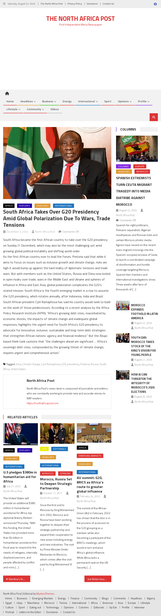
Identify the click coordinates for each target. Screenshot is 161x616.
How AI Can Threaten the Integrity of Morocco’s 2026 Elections (143, 383)
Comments (119, 598)
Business (47, 101)
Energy (67, 101)
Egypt (8, 603)
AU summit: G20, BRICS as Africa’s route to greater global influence (90, 484)
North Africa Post (45, 231)
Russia (94, 364)
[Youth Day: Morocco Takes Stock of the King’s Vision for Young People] (122, 338)
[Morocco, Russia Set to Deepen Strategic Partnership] (57, 433)
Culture (9, 607)
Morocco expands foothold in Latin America (144, 311)
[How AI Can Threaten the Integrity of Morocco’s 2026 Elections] (122, 375)
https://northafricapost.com (43, 403)
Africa (9, 205)
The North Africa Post (51, 3)
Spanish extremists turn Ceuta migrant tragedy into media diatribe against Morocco (134, 191)
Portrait (9, 612)
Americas (107, 603)
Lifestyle (11, 109)
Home (10, 101)
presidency (73, 364)
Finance (75, 598)
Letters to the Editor (30, 612)
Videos (54, 109)
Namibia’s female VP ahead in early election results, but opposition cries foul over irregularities (19, 579)
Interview (139, 607)
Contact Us (108, 3)
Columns (128, 129)
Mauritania (33, 603)
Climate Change (31, 364)
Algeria (151, 598)
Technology (52, 607)
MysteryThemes (45, 594)
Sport (107, 101)
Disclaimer (92, 3)
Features (24, 205)
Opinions (123, 101)
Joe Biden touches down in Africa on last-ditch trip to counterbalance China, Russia (100, 579)
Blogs (105, 598)
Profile (142, 101)
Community (34, 109)
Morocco (48, 473)
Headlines (26, 101)
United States (18, 369)
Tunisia (63, 603)
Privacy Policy (75, 3)
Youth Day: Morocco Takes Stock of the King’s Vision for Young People (143, 346)
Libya (19, 603)
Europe (139, 166)
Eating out (35, 607)
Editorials (59, 449)
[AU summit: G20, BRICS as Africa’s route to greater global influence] (94, 433)
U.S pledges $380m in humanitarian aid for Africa (20, 477)
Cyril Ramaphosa (50, 364)
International (86, 101)
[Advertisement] (80, 60)
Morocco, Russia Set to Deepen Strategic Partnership (56, 483)
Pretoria (85, 364)
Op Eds (113, 607)
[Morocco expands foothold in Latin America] (122, 305)
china (18, 364)
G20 (63, 364)
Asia (44, 449)
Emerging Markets (90, 456)
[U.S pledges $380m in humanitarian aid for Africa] (20, 434)
